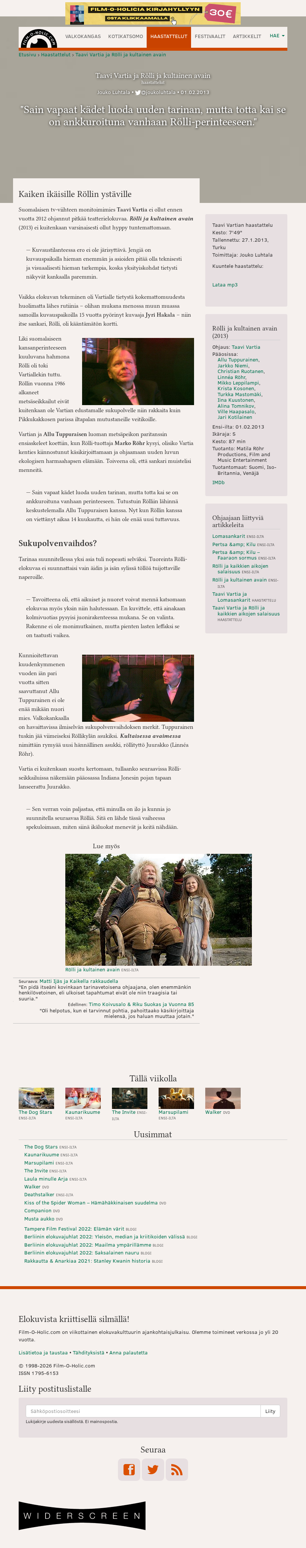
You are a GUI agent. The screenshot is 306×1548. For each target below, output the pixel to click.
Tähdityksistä (88, 1352)
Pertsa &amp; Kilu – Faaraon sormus (243, 554)
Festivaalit (210, 36)
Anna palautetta (128, 1352)
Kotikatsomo (125, 36)
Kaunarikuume (82, 1114)
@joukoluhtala (158, 91)
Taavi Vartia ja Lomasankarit (244, 596)
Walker (217, 1111)
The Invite (129, 1114)
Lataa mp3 (225, 284)
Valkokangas (83, 36)
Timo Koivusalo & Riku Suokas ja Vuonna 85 (141, 1004)
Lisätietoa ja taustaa (43, 1352)
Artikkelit (247, 36)
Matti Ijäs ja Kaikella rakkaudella (79, 980)
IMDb (218, 482)
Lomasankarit (238, 535)
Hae (275, 35)
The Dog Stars (35, 1114)
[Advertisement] (153, 1048)
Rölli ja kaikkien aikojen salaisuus (240, 568)
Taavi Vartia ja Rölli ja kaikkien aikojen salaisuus (246, 613)
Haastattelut (168, 36)
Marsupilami (173, 1114)
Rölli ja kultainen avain (101, 969)
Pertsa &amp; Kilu (243, 544)
